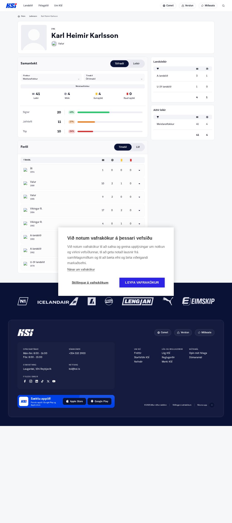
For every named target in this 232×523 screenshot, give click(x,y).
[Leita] (223, 6)
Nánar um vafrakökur (81, 269)
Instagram (30, 381)
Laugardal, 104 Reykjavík (37, 368)
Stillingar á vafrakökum (182, 405)
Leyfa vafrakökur (142, 282)
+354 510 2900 (77, 353)
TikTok (42, 381)
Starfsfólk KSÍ (141, 357)
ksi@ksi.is (74, 368)
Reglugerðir (168, 357)
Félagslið (43, 5)
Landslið (28, 5)
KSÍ (11, 5)
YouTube (54, 381)
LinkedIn (36, 381)
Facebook (25, 381)
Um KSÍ (58, 5)
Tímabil (89, 75)
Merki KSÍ (167, 361)
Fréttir (137, 353)
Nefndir (138, 361)
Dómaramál (195, 357)
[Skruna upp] (212, 405)
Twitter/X (48, 381)
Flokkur (26, 75)
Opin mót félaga (198, 353)
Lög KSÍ (166, 353)
